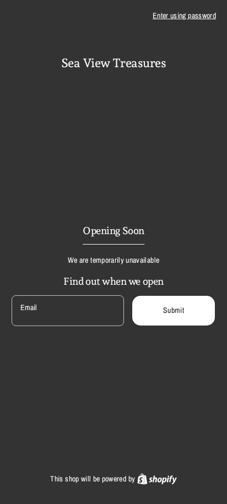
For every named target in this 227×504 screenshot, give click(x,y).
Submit (173, 310)
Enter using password (184, 15)
